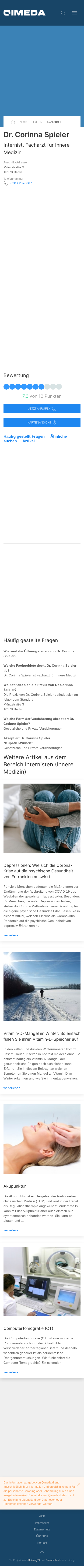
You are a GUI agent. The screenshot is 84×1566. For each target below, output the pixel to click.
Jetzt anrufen (39, 408)
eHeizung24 (33, 1560)
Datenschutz (42, 1529)
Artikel (28, 441)
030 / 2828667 (21, 183)
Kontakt (42, 1542)
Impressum (42, 1523)
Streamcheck (53, 1560)
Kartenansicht (40, 422)
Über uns (42, 1536)
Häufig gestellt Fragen (24, 436)
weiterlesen (12, 935)
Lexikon (37, 122)
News (23, 122)
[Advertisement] (42, 71)
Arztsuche (54, 122)
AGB (42, 1516)
